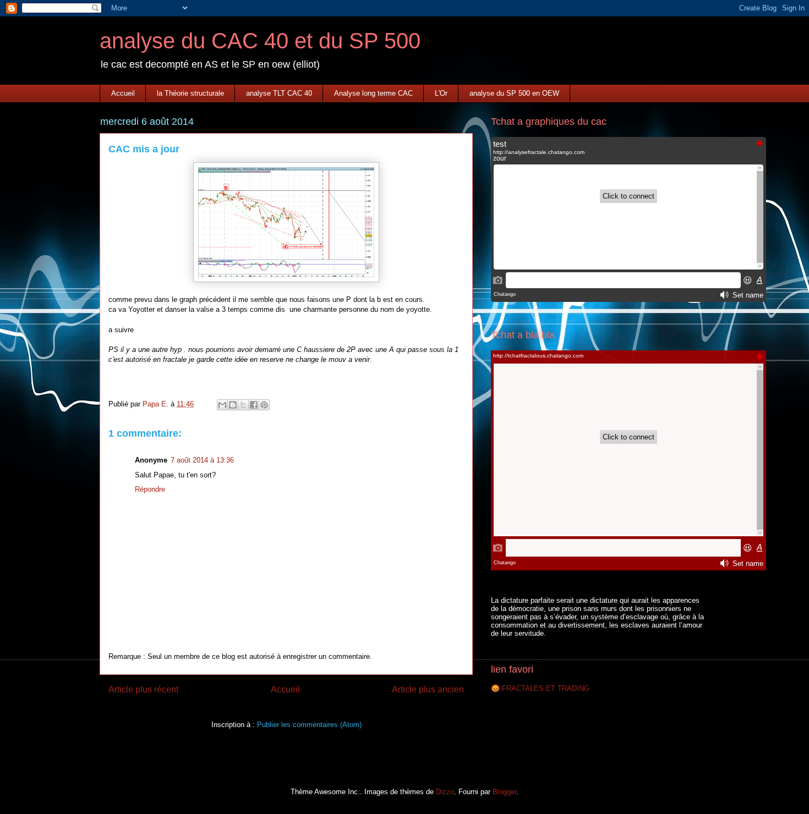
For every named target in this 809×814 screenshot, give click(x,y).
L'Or (441, 93)
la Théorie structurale (190, 93)
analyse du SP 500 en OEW (514, 93)
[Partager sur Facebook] (253, 404)
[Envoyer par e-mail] (222, 404)
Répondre (150, 489)
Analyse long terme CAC (373, 93)
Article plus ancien (428, 689)
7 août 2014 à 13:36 (202, 460)
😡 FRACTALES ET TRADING (540, 688)
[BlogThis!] (232, 404)
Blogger (504, 792)
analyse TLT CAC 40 (279, 93)
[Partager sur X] (243, 404)
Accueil (123, 93)
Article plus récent (143, 689)
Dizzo (445, 792)
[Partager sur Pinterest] (264, 404)
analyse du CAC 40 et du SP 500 (260, 41)
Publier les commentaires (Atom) (309, 725)
